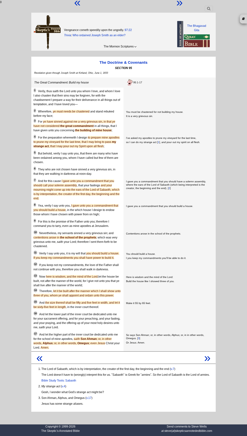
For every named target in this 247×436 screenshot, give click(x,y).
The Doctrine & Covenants (123, 62)
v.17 (88, 397)
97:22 (128, 30)
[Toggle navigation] (209, 8)
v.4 (63, 386)
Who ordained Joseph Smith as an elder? (99, 35)
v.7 (172, 368)
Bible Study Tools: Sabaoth (58, 380)
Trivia (67, 35)
